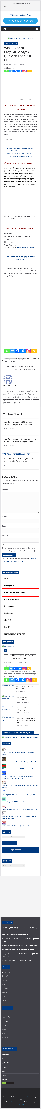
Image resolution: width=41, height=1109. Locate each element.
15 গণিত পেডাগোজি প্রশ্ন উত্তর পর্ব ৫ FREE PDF (15, 934)
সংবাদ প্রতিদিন (5, 1021)
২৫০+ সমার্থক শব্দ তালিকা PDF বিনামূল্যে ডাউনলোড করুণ (15, 802)
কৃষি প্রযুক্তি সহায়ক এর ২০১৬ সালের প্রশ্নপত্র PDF (20, 153)
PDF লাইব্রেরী (5, 988)
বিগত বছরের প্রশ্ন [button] (10, 606)
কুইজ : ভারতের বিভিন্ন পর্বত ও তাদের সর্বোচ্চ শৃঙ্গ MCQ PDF (25, 709)
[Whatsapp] (6, 71)
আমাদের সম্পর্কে (5, 1054)
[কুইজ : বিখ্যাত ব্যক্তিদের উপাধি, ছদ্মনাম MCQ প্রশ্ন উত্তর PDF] (20, 646)
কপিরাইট (4, 1071)
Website (5, 535)
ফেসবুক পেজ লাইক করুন (9, 843)
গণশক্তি (4, 1025)
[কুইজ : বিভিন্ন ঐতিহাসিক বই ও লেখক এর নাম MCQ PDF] (8, 689)
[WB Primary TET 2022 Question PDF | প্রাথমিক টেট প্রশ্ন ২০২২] (16, 454)
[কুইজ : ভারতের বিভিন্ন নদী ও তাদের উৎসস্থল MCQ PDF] (8, 700)
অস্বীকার (4, 1067)
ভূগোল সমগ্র (5, 984)
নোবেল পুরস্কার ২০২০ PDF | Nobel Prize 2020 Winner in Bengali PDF (26, 720)
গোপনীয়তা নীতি (5, 1063)
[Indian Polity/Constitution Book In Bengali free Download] (4, 805)
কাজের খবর (4, 996)
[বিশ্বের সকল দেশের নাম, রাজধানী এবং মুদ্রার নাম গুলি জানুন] (4, 821)
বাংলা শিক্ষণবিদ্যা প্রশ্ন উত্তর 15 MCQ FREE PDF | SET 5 (18, 949)
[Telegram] (11, 71)
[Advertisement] (20, 84)
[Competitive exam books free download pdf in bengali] (4, 758)
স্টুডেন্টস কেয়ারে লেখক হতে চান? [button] (14, 634)
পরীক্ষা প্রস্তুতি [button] (9, 585)
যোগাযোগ (4, 1075)
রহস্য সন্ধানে (5, 992)
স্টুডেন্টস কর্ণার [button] (8, 613)
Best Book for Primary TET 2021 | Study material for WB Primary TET (21, 368)
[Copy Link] (29, 71)
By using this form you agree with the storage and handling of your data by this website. (19, 549)
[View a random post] (36, 29)
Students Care (23, 64)
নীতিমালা (4, 1059)
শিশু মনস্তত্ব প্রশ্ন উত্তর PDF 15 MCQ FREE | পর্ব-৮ (16, 960)
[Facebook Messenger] (20, 71)
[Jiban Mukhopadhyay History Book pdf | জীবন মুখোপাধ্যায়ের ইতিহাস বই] (4, 748)
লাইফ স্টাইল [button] (8, 620)
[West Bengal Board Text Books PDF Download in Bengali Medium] (4, 781)
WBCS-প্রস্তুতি (6, 972)
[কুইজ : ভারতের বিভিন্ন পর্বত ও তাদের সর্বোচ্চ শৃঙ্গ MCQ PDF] (8, 710)
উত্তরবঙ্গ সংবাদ (5, 1037)
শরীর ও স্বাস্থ (5, 980)
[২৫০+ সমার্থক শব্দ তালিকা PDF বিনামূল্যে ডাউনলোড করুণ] (4, 798)
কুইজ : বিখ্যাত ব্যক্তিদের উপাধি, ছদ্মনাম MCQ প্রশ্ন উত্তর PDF (20, 657)
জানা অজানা (4, 1000)
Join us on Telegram (22, 20)
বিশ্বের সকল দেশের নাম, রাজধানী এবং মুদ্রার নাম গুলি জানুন (15, 825)
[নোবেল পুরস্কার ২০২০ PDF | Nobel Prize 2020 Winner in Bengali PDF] (8, 722)
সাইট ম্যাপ (4, 1079)
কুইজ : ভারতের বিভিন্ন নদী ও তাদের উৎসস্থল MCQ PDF (25, 698)
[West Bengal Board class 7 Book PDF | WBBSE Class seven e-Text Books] (4, 812)
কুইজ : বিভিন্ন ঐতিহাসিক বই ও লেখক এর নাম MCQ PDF (25, 688)
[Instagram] (24, 71)
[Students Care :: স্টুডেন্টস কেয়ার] (4, 29)
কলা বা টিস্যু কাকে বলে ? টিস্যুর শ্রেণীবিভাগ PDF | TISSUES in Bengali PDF (22, 360)
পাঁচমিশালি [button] (7, 627)
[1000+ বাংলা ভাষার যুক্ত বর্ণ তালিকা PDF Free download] (4, 765)
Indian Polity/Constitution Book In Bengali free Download (20, 809)
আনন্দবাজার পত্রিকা (6, 1017)
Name (4, 516)
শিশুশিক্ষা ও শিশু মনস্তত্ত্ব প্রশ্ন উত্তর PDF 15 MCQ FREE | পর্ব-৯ (19, 945)
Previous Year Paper (11, 43)
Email (4, 526)
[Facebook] (15, 71)
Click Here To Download (25, 248)
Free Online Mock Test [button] (14, 592)
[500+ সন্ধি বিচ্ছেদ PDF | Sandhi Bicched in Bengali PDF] (4, 791)
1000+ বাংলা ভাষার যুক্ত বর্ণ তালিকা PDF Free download (17, 769)
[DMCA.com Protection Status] (8, 1083)
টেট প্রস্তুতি (5, 976)
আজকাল (4, 1013)
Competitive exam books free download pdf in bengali (19, 762)
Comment (6, 489)
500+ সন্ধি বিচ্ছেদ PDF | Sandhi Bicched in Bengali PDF (18, 795)
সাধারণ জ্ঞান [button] (7, 579)
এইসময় (4, 1029)
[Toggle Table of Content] (5, 145)
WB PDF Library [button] (11, 599)
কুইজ (5, 650)
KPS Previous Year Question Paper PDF (19, 156)
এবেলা (3, 1033)
